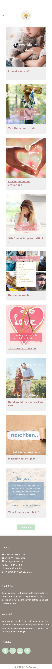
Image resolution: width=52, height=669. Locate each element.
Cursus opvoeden (19, 295)
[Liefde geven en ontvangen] (26, 158)
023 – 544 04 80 (13, 564)
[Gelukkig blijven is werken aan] (26, 378)
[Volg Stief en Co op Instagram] (20, 650)
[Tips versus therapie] (26, 325)
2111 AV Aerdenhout (15, 557)
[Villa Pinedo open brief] (26, 488)
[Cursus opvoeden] (26, 271)
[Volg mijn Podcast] (27, 650)
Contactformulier (13, 568)
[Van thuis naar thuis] (26, 104)
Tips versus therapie (22, 348)
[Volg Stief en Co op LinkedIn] (12, 650)
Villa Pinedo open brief (23, 512)
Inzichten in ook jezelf (23, 458)
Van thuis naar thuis (21, 128)
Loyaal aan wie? (19, 71)
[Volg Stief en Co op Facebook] (5, 650)
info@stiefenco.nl (14, 561)
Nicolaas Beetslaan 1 (16, 554)
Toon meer (26, 527)
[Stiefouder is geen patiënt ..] (26, 214)
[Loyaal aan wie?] (26, 47)
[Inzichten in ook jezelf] (26, 435)
